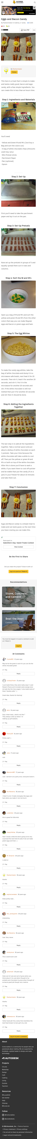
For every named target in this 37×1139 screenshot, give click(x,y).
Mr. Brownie (10, 856)
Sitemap (4, 1103)
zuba (8, 753)
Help (3, 1100)
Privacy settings (22, 1129)
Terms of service (23, 1126)
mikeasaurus (11, 1016)
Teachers (5, 1086)
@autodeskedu (10, 1119)
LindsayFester (11, 681)
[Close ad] (34, 7)
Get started (5, 1098)
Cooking (17, 23)
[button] (2, 2)
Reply (18, 674)
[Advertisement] (18, 10)
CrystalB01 (10, 659)
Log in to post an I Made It (18, 571)
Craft (3, 1075)
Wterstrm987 (11, 772)
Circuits (4, 1067)
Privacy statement (9, 1129)
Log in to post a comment (18, 1037)
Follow (14, 72)
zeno (8, 710)
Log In (18, 646)
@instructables (10, 1115)
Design (4, 1072)
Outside (4, 1083)
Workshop (5, 1070)
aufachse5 (10, 972)
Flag (6, 670)
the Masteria (11, 792)
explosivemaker (12, 894)
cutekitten (10, 813)
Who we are (6, 1106)
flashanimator (7, 23)
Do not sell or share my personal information (18, 1132)
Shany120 (10, 734)
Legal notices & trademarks (12, 1135)
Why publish (6, 1095)
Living (4, 1081)
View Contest (18, 547)
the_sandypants (12, 914)
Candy (24, 23)
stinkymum (10, 952)
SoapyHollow (11, 832)
